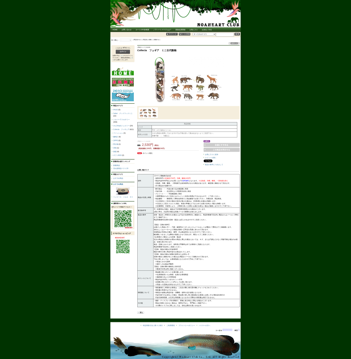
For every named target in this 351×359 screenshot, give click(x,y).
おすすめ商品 (118, 178)
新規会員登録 (180, 30)
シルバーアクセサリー (121, 120)
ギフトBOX (117, 155)
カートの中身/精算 (142, 30)
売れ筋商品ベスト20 (120, 168)
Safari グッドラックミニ (122, 113)
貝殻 (115, 148)
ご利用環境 (170, 325)
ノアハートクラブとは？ (162, 30)
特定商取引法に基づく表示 (153, 325)
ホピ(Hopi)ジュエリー (121, 126)
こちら (121, 55)
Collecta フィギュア (121, 129)
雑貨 (115, 152)
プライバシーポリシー (187, 325)
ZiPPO (115, 140)
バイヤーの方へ (204, 325)
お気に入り (193, 30)
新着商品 (116, 165)
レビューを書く (210, 158)
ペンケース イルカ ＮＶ (123, 197)
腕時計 (115, 137)
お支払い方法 (207, 30)
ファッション (118, 133)
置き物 (115, 144)
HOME (115, 30)
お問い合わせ (126, 30)
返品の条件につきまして (214, 165)
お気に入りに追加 (211, 154)
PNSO (115, 110)
